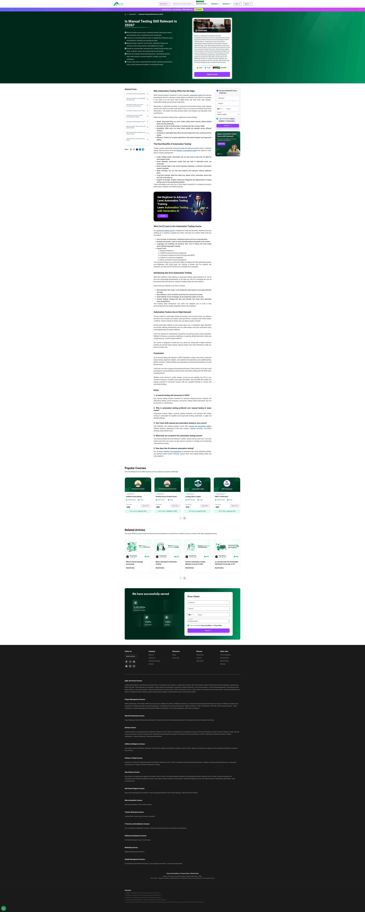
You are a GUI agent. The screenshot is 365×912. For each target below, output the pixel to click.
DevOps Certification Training (207, 732)
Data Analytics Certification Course (143, 778)
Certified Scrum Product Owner (166, 496)
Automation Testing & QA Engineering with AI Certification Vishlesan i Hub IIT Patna (150, 762)
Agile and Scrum (130, 493)
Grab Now (199, 9)
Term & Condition (225, 655)
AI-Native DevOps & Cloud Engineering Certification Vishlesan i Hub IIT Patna (148, 732)
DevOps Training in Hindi (144, 734)
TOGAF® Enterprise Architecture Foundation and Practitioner (168, 828)
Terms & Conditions (206, 625)
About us (151, 655)
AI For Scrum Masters (201, 687)
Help (236, 4)
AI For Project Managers (177, 708)
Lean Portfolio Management (217, 687)
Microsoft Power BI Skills (190, 793)
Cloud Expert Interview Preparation (188, 734)
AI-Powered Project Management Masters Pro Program (205, 703)
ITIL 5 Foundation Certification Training (137, 828)
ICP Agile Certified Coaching (138, 692)
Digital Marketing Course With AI (134, 852)
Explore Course (212, 74)
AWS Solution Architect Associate (215, 734)
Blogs (174, 655)
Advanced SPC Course (175, 692)
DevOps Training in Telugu (225, 732)
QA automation (176, 451)
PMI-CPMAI (141, 703)
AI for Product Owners (189, 692)
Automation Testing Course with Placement (189, 762)
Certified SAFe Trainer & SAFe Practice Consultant (140, 816)
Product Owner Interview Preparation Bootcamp (170, 720)
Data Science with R (208, 778)
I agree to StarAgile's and (206, 625)
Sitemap (222, 664)
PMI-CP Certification (204, 706)
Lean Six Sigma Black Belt (174, 863)
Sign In (247, 4)
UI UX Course (147, 840)
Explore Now (221, 143)
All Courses (163, 4)
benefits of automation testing (187, 150)
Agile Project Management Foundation (136, 793)
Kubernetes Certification (154, 736)
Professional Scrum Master (167, 685)
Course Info (175, 658)
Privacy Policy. (231, 121)
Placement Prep (201, 4)
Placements (200, 655)
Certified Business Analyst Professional (172, 706)
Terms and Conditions (173, 873)
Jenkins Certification (139, 736)
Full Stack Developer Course (133, 840)
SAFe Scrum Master (197, 685)
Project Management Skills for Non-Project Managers (165, 793)
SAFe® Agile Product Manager (164, 687)
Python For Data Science (175, 778)
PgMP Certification (191, 706)
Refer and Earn (130, 656)
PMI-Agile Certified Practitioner (184, 687)
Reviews (151, 664)
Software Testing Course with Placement (216, 762)
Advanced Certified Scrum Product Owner (160, 689)
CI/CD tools (173, 264)
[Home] (125, 14)
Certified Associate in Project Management (146, 706)
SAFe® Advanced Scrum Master (157, 692)
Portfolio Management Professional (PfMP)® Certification (150, 708)
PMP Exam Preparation (153, 703)
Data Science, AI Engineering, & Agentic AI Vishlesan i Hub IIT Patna (145, 776)
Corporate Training (154, 661)
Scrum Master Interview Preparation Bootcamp (200, 720)
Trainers (199, 658)
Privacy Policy (224, 658)
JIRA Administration (141, 689)
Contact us (152, 658)
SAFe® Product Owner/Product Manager (217, 685)
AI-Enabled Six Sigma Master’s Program (136, 863)
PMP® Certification (221, 496)
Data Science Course (161, 778)
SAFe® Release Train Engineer (145, 687)
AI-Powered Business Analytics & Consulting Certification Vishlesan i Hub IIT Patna (192, 776)
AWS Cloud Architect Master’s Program (165, 734)
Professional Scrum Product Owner (212, 689)
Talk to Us (226, 125)
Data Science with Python (223, 778)
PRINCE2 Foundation (167, 703)
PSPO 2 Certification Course (182, 689)
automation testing (196, 95)
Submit (207, 630)
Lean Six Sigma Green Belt (157, 863)
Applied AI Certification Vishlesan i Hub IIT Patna (175, 748)
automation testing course (165, 230)
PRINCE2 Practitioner (181, 703)
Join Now (162, 216)
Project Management (220, 493)
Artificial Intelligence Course (192, 778)
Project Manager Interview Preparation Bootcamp (140, 720)
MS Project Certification (192, 708)
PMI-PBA (214, 706)
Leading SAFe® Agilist (193, 496)
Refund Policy (224, 661)
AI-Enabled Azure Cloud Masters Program (184, 732)
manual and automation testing (200, 426)
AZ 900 (202, 734)
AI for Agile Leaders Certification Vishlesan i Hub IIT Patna (142, 748)
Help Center (200, 661)
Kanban (198, 689)
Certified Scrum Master (134, 496)
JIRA (193, 689)
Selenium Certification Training (150, 764)
